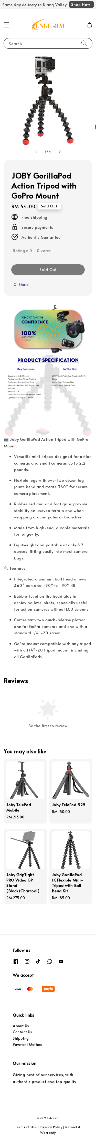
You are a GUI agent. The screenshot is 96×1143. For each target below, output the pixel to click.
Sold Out (48, 269)
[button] (6, 25)
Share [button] (24, 284)
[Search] (84, 43)
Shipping (21, 1038)
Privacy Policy (51, 1127)
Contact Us (22, 1031)
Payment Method (27, 1044)
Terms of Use (26, 1127)
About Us (21, 1025)
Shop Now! (81, 4)
